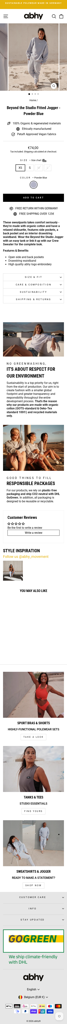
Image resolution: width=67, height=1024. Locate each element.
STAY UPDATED (33, 919)
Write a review (33, 532)
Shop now (33, 885)
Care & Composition (33, 284)
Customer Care (32, 897)
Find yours (33, 811)
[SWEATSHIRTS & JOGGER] (33, 843)
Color (33, 177)
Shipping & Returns (33, 299)
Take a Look (33, 737)
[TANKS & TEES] (33, 769)
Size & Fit (33, 277)
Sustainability (33, 292)
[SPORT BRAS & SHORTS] (33, 695)
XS (20, 167)
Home (32, 100)
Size (31, 160)
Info (32, 908)
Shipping (28, 151)
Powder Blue (33, 184)
